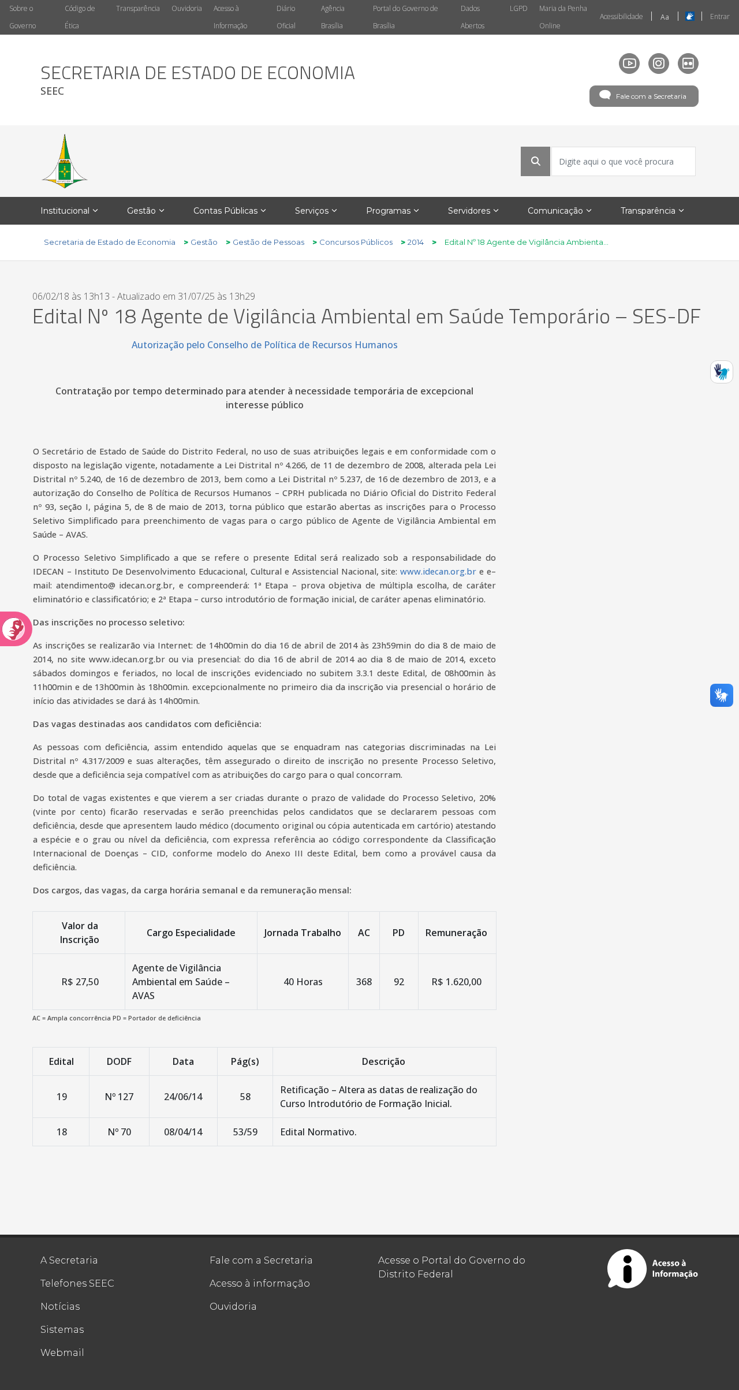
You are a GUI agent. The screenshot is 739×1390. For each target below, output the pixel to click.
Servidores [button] (469, 211)
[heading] (197, 80)
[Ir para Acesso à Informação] (653, 1268)
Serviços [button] (312, 211)
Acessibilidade (621, 16)
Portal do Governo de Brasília (405, 17)
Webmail (62, 1352)
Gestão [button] (141, 211)
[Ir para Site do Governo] (64, 161)
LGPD (519, 8)
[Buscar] (536, 161)
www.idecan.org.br (438, 571)
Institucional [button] (64, 211)
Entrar (720, 16)
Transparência (138, 8)
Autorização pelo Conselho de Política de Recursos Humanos (265, 344)
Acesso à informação (260, 1283)
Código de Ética (80, 17)
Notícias (60, 1306)
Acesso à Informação (230, 17)
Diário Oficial (286, 17)
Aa (664, 17)
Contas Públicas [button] (225, 211)
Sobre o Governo (22, 17)
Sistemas (62, 1329)
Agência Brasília (333, 17)
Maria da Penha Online (563, 17)
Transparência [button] (648, 211)
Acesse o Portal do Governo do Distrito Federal (451, 1267)
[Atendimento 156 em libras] (721, 372)
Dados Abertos (472, 17)
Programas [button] (388, 211)
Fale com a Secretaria (651, 96)
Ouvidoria (186, 8)
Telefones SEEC (77, 1283)
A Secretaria (69, 1260)
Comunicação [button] (555, 211)
